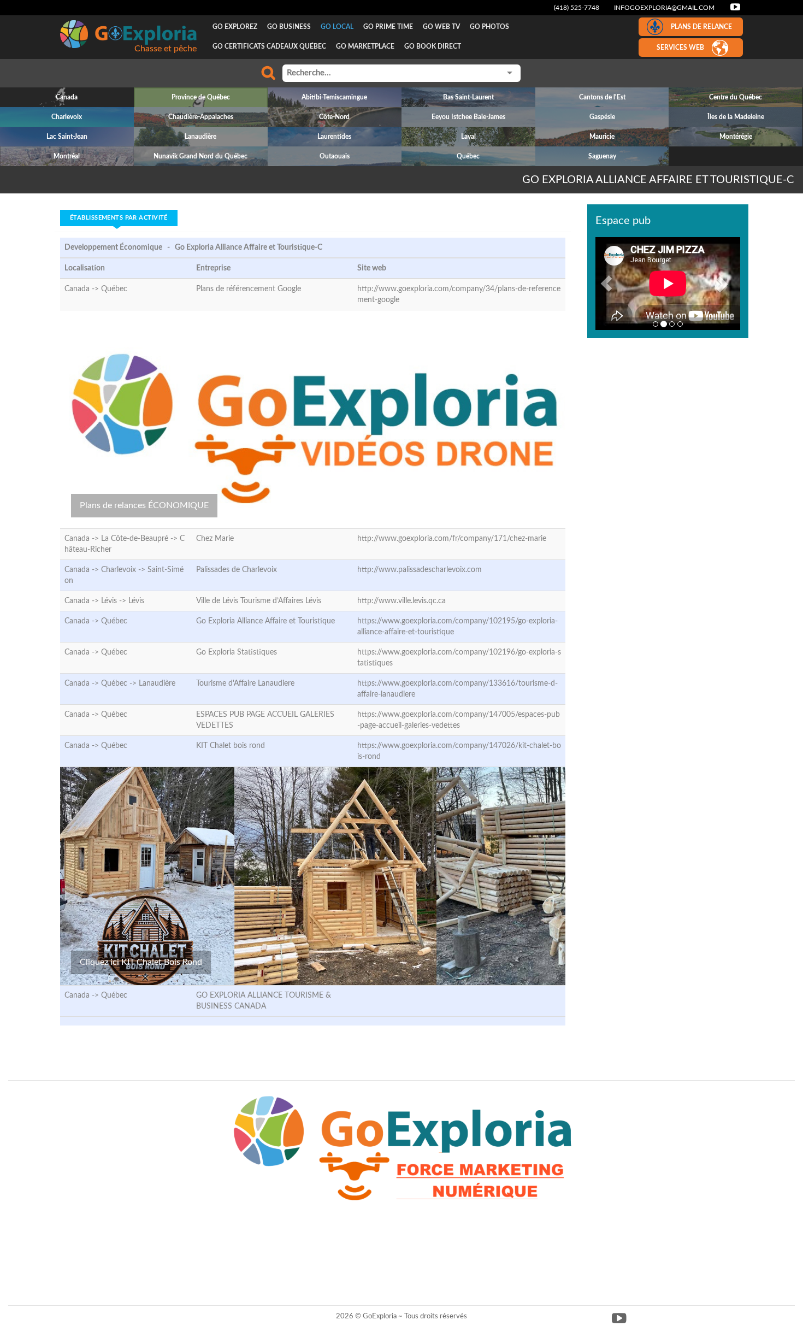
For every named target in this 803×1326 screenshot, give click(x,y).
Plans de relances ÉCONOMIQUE (144, 505)
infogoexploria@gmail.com (664, 7)
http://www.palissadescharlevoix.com (419, 570)
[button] (606, 283)
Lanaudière (157, 683)
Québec (114, 289)
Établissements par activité (119, 218)
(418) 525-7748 (576, 7)
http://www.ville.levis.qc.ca (401, 601)
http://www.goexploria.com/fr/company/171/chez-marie (451, 539)
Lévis (136, 601)
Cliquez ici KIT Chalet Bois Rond (141, 962)
